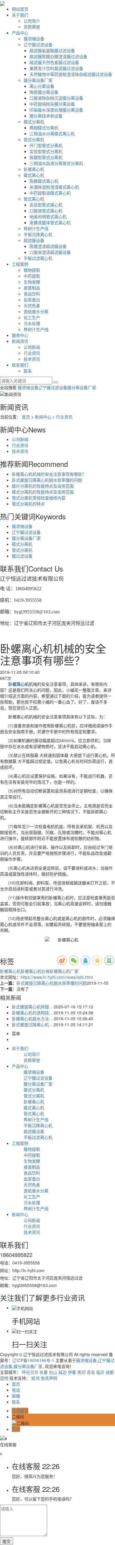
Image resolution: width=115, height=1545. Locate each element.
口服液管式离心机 (46, 211)
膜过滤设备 (22, 556)
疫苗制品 (32, 288)
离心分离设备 (41, 86)
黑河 (81, 1372)
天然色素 (32, 305)
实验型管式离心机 (46, 205)
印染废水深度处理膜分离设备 (56, 110)
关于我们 (20, 15)
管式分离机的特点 (28, 504)
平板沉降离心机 (38, 234)
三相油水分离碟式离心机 (52, 133)
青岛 (91, 1372)
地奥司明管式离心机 (48, 216)
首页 (26, 417)
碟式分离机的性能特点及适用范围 (43, 492)
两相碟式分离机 (43, 128)
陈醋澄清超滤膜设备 (48, 246)
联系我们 (20, 365)
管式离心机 (34, 199)
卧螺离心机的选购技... (32, 1013)
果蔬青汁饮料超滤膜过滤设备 (56, 68)
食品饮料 (32, 294)
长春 (44, 1372)
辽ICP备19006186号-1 (33, 1360)
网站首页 (20, 9)
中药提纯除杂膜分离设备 (52, 104)
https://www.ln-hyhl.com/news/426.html (57, 977)
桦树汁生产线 (36, 228)
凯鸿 (35, 1378)
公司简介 (32, 21)
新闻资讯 (20, 341)
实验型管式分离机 (46, 151)
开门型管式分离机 (46, 145)
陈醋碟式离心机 (43, 181)
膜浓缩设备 (34, 39)
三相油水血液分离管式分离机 (56, 163)
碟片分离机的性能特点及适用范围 (43, 486)
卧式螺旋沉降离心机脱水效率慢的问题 (47, 480)
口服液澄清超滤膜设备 (50, 252)
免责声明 (49, 1378)
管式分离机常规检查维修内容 (38, 498)
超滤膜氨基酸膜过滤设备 (52, 50)
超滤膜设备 (34, 240)
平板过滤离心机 (38, 258)
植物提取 (32, 270)
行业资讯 (32, 353)
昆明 (4, 1378)
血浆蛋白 (32, 300)
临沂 (100, 1372)
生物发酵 (32, 282)
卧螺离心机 (34, 169)
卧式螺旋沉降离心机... (32, 1024)
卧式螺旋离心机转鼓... (32, 1007)
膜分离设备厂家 (38, 80)
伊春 (72, 1372)
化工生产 (32, 317)
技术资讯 (32, 359)
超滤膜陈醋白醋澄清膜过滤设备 (58, 56)
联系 (28, 371)
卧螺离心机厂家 (64, 971)
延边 (62, 1372)
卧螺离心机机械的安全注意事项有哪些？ (49, 474)
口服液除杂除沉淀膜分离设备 (56, 98)
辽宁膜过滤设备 (38, 44)
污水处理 (32, 323)
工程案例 (20, 264)
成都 (110, 1372)
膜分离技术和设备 (46, 116)
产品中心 (20, 33)
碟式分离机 (34, 122)
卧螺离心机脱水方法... (32, 1018)
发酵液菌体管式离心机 (50, 222)
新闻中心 (43, 417)
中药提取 (32, 276)
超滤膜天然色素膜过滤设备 (54, 62)
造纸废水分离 (36, 311)
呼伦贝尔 (30, 1372)
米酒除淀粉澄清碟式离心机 (54, 187)
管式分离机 (34, 139)
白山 (53, 1372)
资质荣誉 (32, 27)
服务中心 (20, 335)
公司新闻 (32, 347)
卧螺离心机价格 (35, 971)
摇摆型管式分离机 (46, 157)
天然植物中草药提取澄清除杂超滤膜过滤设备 (70, 74)
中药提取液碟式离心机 (50, 193)
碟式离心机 (34, 175)
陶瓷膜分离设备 (43, 92)
